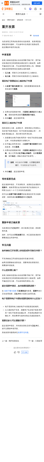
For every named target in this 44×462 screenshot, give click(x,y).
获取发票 (20, 20)
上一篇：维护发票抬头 (10, 341)
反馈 (25, 352)
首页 (3, 20)
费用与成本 (11, 20)
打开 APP (37, 3)
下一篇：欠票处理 (35, 341)
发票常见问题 (23, 332)
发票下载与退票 (10, 291)
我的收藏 (36, 35)
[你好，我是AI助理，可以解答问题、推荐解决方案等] (30, 8)
